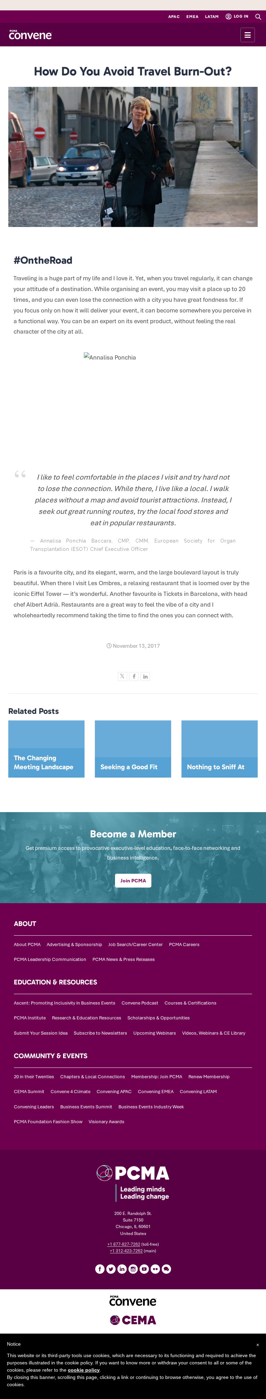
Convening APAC (114, 1091)
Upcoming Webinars (154, 1033)
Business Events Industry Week (151, 1107)
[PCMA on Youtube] (144, 1269)
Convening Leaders (34, 1107)
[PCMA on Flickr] (155, 1269)
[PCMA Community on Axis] (166, 1269)
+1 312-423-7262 (126, 1251)
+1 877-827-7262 (123, 1244)
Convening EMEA (156, 1091)
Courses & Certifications (190, 1003)
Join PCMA (133, 881)
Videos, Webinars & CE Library (213, 1033)
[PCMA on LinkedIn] (122, 1269)
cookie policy (84, 1370)
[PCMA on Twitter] (111, 1269)
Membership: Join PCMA (156, 1077)
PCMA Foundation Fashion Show (48, 1122)
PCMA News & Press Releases (123, 959)
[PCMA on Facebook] (100, 1269)
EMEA (192, 16)
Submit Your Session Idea (41, 1033)
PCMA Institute (30, 1018)
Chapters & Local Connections (92, 1077)
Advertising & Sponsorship (74, 944)
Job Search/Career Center (135, 944)
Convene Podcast (140, 1003)
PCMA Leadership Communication (50, 959)
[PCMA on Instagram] (133, 1269)
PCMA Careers (184, 944)
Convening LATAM (198, 1091)
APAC (174, 16)
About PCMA (27, 944)
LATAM (212, 16)
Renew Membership (209, 1077)
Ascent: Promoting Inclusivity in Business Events (64, 1003)
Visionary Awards (106, 1122)
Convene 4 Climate (70, 1091)
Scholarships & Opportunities (158, 1018)
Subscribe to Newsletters (100, 1033)
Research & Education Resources (86, 1018)
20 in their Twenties (34, 1077)
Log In (241, 16)
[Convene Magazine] (30, 34)
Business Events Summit (86, 1107)
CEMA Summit (29, 1091)
